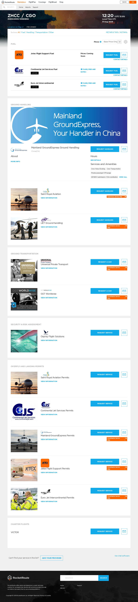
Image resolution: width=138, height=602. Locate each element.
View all (123, 177)
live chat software (122, 556)
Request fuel (112, 55)
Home (21, 7)
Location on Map (15, 27)
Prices (97, 42)
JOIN (133, 2)
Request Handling (105, 149)
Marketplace (21, 2)
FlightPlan (32, 2)
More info (15, 161)
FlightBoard (53, 2)
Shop (61, 2)
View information (49, 198)
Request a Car (104, 262)
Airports (28, 7)
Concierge (42, 2)
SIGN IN (124, 2)
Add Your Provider (51, 558)
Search (103, 578)
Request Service (104, 333)
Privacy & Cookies (45, 595)
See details (96, 160)
